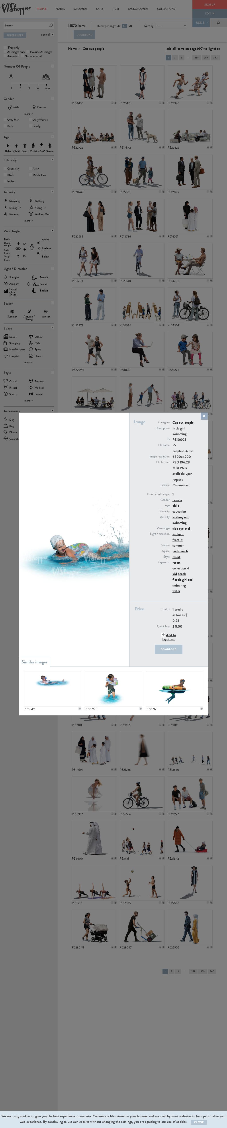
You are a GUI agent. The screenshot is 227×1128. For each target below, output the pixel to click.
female (177, 500)
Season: (165, 545)
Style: (166, 557)
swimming (179, 522)
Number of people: (158, 494)
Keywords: (164, 562)
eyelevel (184, 528)
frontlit (177, 539)
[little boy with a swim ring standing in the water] (113, 689)
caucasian (179, 511)
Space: (166, 551)
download (168, 649)
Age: (167, 505)
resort (176, 556)
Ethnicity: (164, 511)
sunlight (178, 534)
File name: (164, 445)
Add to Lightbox (169, 637)
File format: (163, 462)
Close (199, 1122)
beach (182, 573)
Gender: (165, 500)
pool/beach (180, 551)
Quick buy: (163, 626)
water (176, 590)
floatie (176, 579)
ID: (168, 439)
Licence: (165, 485)
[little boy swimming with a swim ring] (52, 689)
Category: (164, 422)
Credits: (165, 609)
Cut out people (183, 422)
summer (178, 545)
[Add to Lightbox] (79, 708)
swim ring (179, 585)
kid (174, 573)
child (175, 505)
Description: (162, 428)
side (175, 528)
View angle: (163, 528)
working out (180, 517)
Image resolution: (159, 456)
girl (184, 579)
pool (190, 579)
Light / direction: (160, 534)
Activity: (165, 517)
